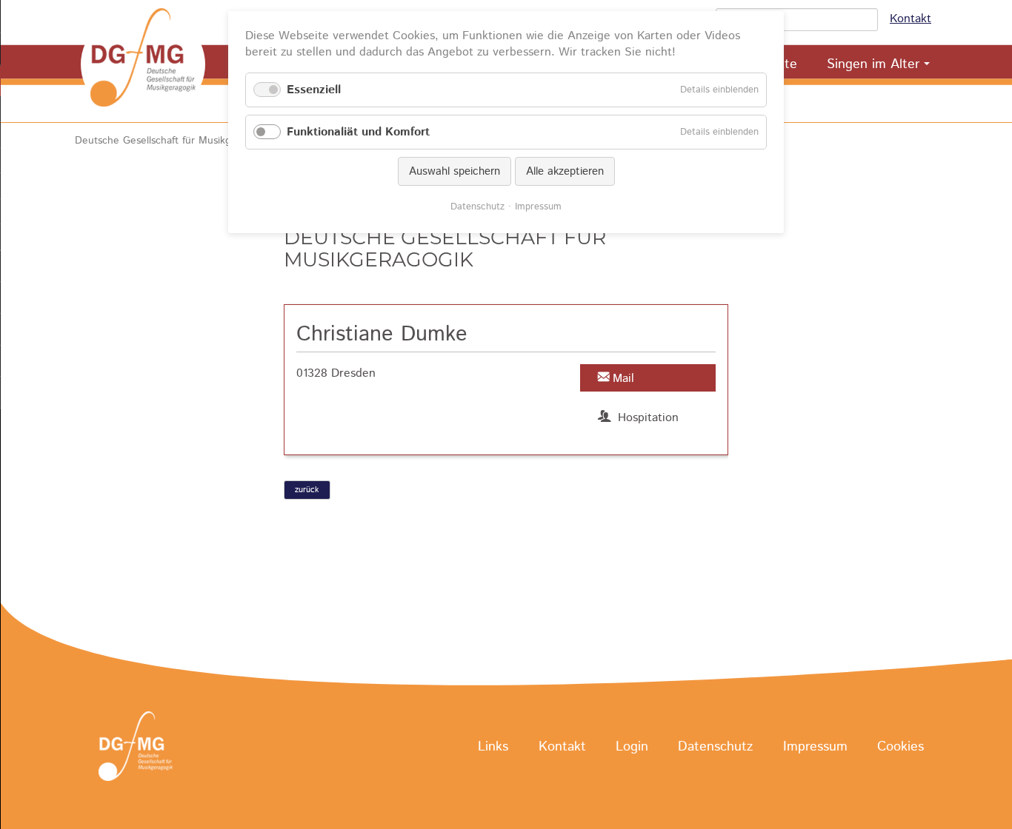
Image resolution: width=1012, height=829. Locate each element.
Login (632, 746)
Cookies (900, 746)
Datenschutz (715, 746)
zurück (307, 490)
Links (493, 746)
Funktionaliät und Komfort (358, 132)
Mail (623, 378)
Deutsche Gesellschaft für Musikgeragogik (173, 140)
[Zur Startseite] (143, 64)
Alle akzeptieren (565, 171)
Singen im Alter (873, 64)
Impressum (815, 746)
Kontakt (910, 18)
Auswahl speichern (454, 171)
